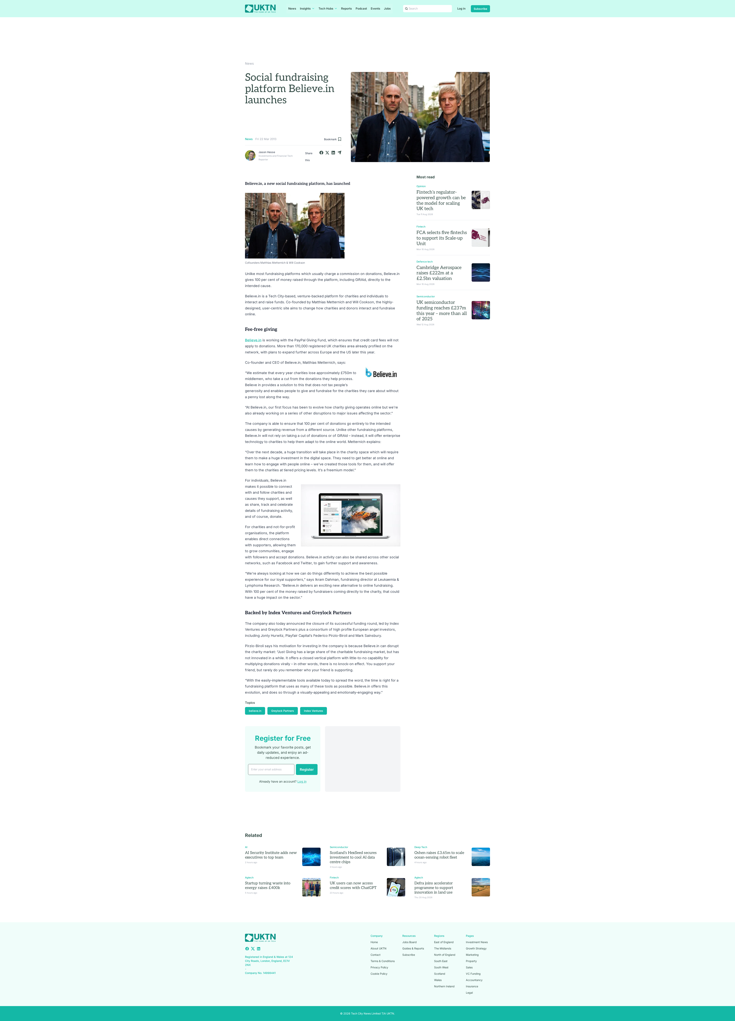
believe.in (255, 710)
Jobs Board (409, 942)
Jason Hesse (267, 152)
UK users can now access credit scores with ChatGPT (353, 885)
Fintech (420, 226)
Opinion (421, 186)
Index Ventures (313, 710)
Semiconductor (425, 296)
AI (246, 847)
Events (375, 8)
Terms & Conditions (383, 961)
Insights (305, 8)
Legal (469, 992)
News (292, 8)
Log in (461, 8)
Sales (469, 967)
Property (471, 961)
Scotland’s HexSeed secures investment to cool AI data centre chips (353, 857)
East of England (444, 942)
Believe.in (253, 340)
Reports (346, 8)
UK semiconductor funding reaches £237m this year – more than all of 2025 (441, 311)
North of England (444, 954)
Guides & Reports (413, 948)
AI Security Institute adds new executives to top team (271, 855)
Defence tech (424, 261)
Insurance (472, 986)
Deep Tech (420, 847)
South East (441, 961)
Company (377, 935)
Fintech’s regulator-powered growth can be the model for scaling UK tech (441, 200)
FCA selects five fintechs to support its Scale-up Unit (441, 238)
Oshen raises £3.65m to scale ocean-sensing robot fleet (439, 855)
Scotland (439, 973)
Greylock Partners (282, 710)
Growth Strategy (476, 948)
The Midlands (442, 948)
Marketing (472, 954)
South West (441, 967)
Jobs (387, 8)
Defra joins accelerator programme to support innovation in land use (433, 888)
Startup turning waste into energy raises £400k (267, 885)
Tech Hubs (325, 8)
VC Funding (473, 973)
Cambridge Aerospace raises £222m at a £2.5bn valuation (438, 273)
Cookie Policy (379, 973)
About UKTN (378, 948)
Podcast (361, 8)
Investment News (477, 942)
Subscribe (480, 8)
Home (374, 942)
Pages (470, 935)
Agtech (249, 877)
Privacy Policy (379, 967)
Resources (409, 935)
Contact (376, 954)
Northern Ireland (444, 986)
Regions (439, 935)
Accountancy (474, 980)
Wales (438, 980)
